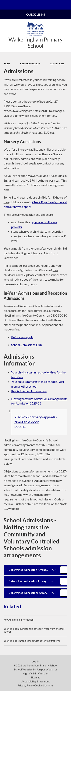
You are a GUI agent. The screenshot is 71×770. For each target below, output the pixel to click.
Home (7, 63)
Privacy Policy (26, 685)
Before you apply (22, 337)
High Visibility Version (35, 673)
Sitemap (35, 677)
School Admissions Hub (26, 344)
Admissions (57, 63)
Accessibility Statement (35, 681)
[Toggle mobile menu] (4, 5)
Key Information (30, 63)
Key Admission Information (29, 391)
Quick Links (35, 14)
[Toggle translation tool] (57, 5)
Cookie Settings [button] (43, 685)
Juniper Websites (47, 669)
